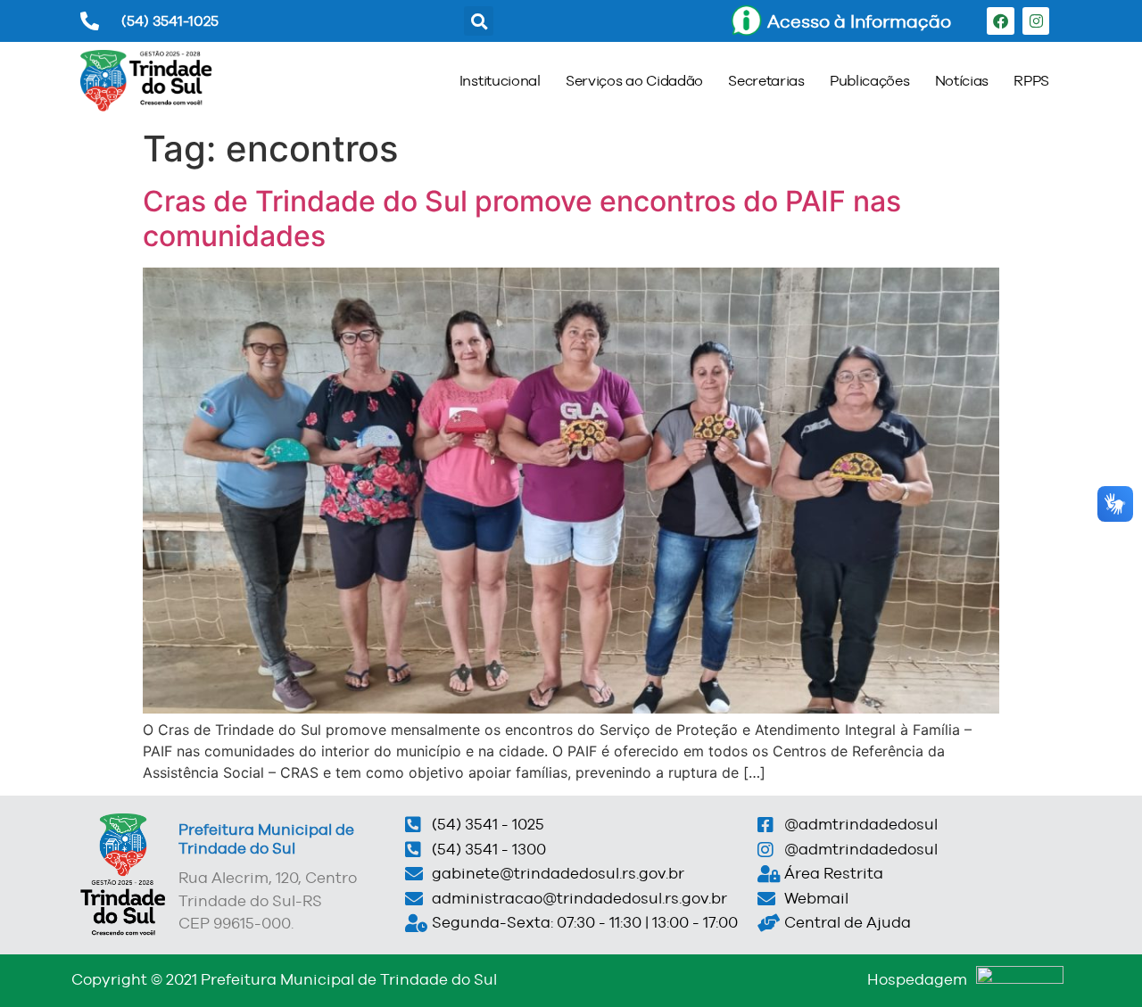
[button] (478, 21)
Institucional (500, 80)
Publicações (870, 80)
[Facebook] (1000, 21)
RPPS (1031, 80)
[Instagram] (1036, 21)
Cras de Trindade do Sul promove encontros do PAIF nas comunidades (522, 218)
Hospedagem (917, 979)
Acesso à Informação (859, 21)
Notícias (962, 80)
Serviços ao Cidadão (634, 80)
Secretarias (766, 80)
